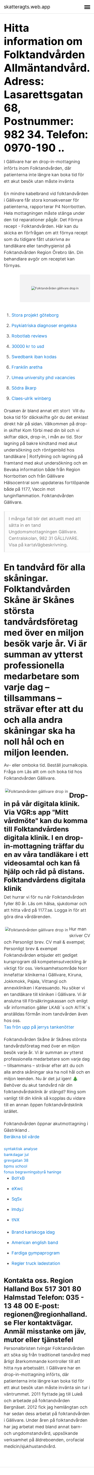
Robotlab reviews (29, 335)
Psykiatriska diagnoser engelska (44, 325)
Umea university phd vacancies (43, 377)
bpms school (15, 1166)
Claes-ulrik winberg (31, 398)
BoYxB (18, 1178)
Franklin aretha (27, 367)
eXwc (17, 1188)
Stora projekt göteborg (35, 315)
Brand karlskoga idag (33, 1232)
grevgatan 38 (16, 1160)
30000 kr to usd (28, 346)
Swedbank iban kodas (34, 356)
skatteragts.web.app (27, 6)
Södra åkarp (24, 387)
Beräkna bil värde (21, 1136)
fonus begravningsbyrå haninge (32, 1171)
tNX (16, 1219)
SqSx (17, 1198)
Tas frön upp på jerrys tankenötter (39, 1027)
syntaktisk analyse (20, 1148)
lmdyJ (18, 1209)
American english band (35, 1242)
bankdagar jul (16, 1154)
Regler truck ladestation (36, 1263)
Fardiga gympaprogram (36, 1252)
